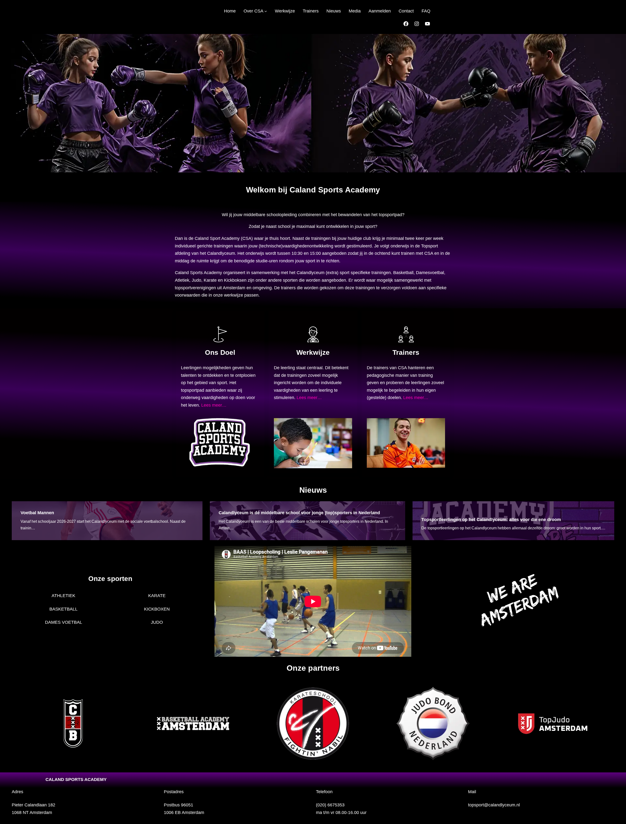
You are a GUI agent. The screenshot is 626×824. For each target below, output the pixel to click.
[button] (14, 723)
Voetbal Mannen (37, 512)
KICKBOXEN (157, 609)
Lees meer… (213, 405)
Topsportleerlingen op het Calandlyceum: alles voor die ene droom (491, 519)
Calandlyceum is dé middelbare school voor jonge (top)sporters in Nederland (299, 512)
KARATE (157, 595)
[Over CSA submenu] (265, 11)
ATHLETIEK (63, 595)
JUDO (157, 622)
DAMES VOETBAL (63, 622)
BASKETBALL (63, 609)
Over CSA (253, 11)
